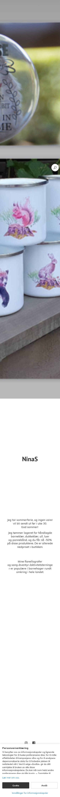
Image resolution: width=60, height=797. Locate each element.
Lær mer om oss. (10, 777)
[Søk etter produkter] (55, 167)
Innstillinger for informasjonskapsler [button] (30, 793)
